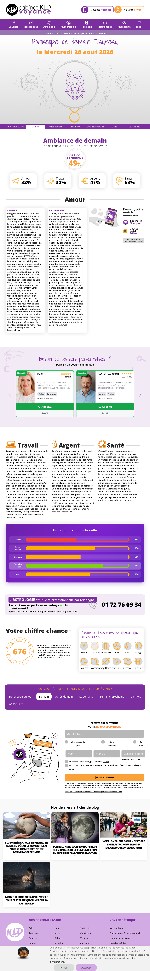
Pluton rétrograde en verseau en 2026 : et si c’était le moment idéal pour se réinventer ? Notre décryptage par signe (26, 847)
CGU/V (106, 761)
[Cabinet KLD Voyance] (28, 9)
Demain (44, 696)
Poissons (84, 943)
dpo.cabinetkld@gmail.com (133, 787)
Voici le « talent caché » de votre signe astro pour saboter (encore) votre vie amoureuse (124, 844)
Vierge (58, 933)
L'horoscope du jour (78, 744)
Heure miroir (105, 26)
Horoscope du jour (21, 696)
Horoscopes (31, 26)
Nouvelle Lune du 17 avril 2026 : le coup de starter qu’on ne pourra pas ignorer (26, 900)
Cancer (32, 943)
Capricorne (85, 933)
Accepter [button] (86, 967)
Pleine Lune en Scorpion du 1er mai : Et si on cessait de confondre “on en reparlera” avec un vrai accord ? (75, 851)
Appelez (46, 406)
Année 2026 (16, 704)
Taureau (33, 933)
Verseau (84, 938)
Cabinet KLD (50, 33)
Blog (138, 26)
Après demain (64, 696)
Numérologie (68, 26)
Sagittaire (85, 928)
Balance (59, 938)
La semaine (86, 696)
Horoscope (64, 33)
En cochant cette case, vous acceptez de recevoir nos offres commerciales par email (105, 767)
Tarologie (86, 26)
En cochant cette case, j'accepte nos (89, 761)
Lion (57, 928)
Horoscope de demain (84, 33)
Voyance (13, 26)
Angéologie (124, 26)
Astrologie (49, 26)
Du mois (136, 696)
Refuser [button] (64, 967)
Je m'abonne (104, 777)
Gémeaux (34, 938)
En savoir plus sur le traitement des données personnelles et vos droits (93, 791)
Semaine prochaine (112, 696)
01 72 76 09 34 (121, 604)
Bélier (32, 928)
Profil (45, 413)
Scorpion (59, 943)
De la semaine (112, 744)
